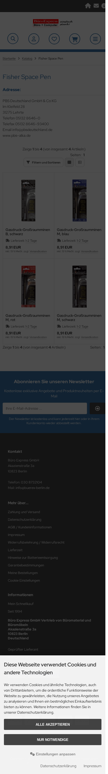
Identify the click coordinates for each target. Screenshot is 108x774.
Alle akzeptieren (53, 724)
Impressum (92, 766)
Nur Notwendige (52, 740)
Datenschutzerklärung (58, 766)
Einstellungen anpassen (55, 754)
